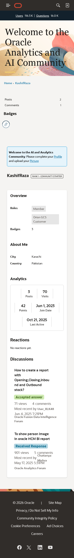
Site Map (55, 502)
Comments (33, 105)
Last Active (37, 324)
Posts (33, 99)
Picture (34, 161)
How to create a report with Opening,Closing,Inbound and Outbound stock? (31, 380)
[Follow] (29, 547)
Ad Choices (55, 526)
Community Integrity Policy (37, 518)
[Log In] (67, 5)
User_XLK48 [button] (45, 409)
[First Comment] (6, 124)
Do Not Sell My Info (44, 510)
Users (19, 16)
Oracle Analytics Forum (30, 468)
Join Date (45, 310)
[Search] (58, 5)
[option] (39, 209)
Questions (42, 16)
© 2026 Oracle (23, 502)
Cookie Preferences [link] (25, 526)
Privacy (21, 510)
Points (23, 310)
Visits (45, 296)
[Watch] (50, 547)
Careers (37, 533)
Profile (58, 156)
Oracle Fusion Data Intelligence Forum (35, 419)
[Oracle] (19, 547)
